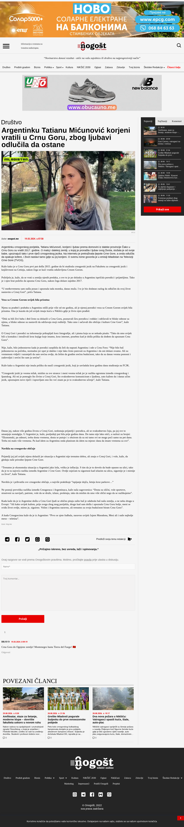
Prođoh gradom (22, 67)
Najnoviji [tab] (148, 121)
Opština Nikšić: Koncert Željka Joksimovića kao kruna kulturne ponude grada (168, 176)
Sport (59, 67)
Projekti (116, 783)
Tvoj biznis (134, 67)
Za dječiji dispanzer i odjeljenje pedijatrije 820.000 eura (166, 188)
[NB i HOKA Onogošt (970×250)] (92, 93)
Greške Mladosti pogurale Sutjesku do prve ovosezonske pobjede (67, 719)
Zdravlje (121, 67)
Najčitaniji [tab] (162, 121)
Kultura (69, 67)
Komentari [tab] (177, 121)
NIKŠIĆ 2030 (83, 67)
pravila (88, 559)
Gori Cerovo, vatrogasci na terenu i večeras (169, 142)
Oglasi (97, 67)
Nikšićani (115, 778)
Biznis (37, 67)
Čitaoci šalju (174, 67)
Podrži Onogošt (101, 783)
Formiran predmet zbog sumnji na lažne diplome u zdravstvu (169, 199)
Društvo (6, 67)
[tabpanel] (162, 170)
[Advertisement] (68, 406)
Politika (48, 67)
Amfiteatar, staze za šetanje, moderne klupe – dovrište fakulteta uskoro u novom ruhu (22, 719)
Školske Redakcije (153, 67)
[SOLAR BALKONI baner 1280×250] (92, 19)
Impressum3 (83, 783)
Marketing (69, 783)
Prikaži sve (162, 209)
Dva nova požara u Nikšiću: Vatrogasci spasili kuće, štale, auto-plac (111, 719)
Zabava (109, 67)
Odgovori (5, 652)
